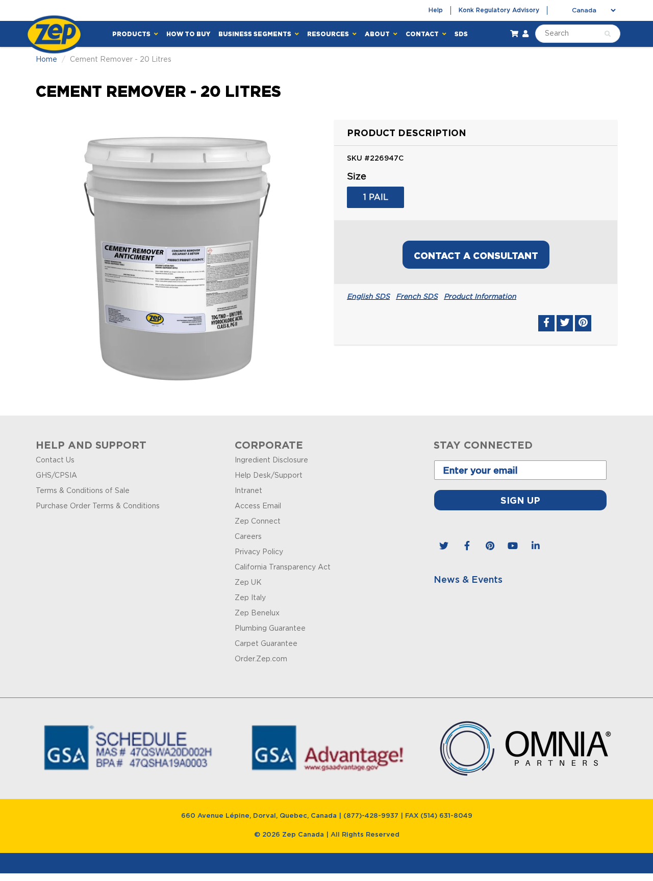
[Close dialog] (470, 327)
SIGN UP (326, 465)
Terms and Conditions (326, 573)
